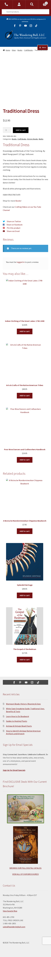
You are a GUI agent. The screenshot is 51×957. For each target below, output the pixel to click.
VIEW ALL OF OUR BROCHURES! (25, 874)
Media (41, 139)
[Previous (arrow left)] (4, 478)
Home (8, 50)
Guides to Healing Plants (16, 721)
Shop (14, 50)
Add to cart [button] (25, 331)
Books (20, 50)
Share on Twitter (14, 221)
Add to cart (21, 130)
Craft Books (28, 50)
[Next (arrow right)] (46, 478)
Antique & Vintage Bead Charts (19, 726)
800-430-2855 (6, 4)
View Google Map (10, 911)
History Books (32, 139)
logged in (21, 262)
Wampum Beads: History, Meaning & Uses (23, 704)
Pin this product (13, 228)
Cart (42, 2)
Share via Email (13, 231)
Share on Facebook (14, 224)
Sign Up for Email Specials (14, 770)
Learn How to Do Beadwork (17, 716)
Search (32, 4)
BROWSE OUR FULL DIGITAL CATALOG (25, 868)
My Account (19, 4)
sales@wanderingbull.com (14, 926)
